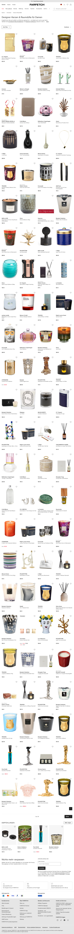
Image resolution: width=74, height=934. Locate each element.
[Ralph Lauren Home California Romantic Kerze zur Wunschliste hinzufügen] (34, 422)
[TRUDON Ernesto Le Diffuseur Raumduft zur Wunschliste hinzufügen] (70, 551)
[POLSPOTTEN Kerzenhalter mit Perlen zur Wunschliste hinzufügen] (34, 551)
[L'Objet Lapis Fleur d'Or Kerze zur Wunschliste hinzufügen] (70, 228)
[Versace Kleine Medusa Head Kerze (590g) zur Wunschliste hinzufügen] (34, 779)
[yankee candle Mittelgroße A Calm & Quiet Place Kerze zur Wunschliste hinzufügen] (16, 292)
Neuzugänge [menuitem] (9, 8)
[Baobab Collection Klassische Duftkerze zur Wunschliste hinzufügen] (16, 583)
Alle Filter (5, 27)
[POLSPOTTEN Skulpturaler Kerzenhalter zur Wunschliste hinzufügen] (34, 746)
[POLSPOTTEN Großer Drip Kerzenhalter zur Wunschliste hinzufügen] (52, 682)
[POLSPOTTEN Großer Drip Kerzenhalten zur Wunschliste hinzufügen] (70, 746)
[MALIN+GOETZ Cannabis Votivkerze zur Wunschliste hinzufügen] (52, 389)
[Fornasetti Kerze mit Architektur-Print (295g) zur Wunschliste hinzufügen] (52, 163)
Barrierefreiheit (21, 927)
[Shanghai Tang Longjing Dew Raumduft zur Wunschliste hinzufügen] (52, 649)
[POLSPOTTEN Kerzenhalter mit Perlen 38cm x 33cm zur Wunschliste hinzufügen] (16, 422)
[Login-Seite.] (64, 4)
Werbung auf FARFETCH (26, 916)
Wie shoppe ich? (7, 885)
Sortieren (66, 27)
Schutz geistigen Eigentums (34, 927)
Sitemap (22, 919)
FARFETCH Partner (24, 905)
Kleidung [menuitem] (21, 8)
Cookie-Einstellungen (54, 927)
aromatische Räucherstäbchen (15, 21)
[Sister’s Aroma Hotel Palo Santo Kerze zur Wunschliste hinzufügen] (34, 163)
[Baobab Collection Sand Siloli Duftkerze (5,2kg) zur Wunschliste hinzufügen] (52, 66)
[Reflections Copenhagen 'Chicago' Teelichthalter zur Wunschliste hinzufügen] (16, 454)
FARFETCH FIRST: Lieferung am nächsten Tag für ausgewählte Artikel (64, 905)
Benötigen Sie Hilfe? (57, 885)
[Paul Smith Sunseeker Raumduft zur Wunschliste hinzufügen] (16, 746)
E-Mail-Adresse (41, 861)
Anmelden (41, 868)
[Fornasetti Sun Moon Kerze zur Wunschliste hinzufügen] (52, 34)
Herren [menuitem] (9, 4)
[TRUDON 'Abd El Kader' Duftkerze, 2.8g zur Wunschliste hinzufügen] (70, 34)
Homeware (9, 12)
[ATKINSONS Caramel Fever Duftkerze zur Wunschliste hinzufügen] (16, 357)
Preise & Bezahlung (6, 914)
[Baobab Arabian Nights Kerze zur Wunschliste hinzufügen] (34, 357)
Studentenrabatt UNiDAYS (44, 908)
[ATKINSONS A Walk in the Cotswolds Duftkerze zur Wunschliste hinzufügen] (16, 519)
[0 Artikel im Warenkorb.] (70, 4)
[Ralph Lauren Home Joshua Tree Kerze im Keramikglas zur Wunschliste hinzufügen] (34, 519)
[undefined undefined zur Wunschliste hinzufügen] (14, 826)
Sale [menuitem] (3, 8)
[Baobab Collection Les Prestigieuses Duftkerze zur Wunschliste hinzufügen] (52, 714)
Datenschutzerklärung (60, 872)
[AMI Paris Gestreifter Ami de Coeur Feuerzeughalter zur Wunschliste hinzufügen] (70, 163)
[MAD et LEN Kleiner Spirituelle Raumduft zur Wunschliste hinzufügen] (52, 228)
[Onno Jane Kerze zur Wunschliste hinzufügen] (70, 325)
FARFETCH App (24, 910)
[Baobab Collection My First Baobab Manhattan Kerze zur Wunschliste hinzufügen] (34, 649)
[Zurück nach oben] (70, 808)
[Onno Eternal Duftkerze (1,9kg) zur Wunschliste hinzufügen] (34, 195)
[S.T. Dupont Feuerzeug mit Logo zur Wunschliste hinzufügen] (70, 389)
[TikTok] (61, 920)
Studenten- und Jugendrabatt (45, 915)
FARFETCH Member (43, 905)
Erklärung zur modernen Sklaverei (26, 914)
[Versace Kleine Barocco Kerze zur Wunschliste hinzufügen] (52, 454)
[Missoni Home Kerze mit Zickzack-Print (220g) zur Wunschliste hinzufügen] (16, 551)
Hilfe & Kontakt (5, 903)
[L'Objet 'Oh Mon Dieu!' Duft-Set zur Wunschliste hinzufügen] (52, 422)
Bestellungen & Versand (7, 908)
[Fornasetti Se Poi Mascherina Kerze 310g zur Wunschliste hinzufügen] (16, 325)
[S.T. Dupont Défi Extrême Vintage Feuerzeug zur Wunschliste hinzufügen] (34, 260)
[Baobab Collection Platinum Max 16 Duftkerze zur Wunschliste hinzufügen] (70, 195)
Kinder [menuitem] (14, 4)
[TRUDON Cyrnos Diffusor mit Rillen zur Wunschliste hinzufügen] (52, 292)
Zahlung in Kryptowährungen (9, 916)
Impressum (45, 927)
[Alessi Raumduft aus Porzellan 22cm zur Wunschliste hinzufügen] (70, 98)
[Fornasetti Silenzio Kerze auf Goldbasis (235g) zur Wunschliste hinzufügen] (52, 519)
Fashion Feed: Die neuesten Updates (62, 913)
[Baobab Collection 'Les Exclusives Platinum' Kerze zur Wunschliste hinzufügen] (34, 714)
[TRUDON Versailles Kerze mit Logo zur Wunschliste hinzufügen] (16, 714)
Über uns (22, 903)
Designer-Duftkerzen (31, 21)
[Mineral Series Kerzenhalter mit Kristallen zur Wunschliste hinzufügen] (52, 131)
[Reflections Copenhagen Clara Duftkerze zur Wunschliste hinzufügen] (34, 325)
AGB (15, 927)
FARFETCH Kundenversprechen (9, 921)
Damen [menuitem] (3, 4)
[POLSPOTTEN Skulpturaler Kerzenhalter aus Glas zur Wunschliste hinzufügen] (52, 357)
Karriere (21, 908)
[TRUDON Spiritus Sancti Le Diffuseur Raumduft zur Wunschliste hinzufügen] (34, 682)
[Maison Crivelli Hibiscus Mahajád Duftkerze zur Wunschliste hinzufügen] (34, 292)
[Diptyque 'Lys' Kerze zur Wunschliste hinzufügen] (34, 389)
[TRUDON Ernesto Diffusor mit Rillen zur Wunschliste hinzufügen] (70, 357)
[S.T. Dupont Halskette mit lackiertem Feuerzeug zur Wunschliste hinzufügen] (70, 131)
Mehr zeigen (68, 822)
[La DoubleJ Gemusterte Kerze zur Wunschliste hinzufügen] (70, 260)
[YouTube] (68, 920)
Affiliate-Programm (42, 903)
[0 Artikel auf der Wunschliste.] (67, 4)
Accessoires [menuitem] (39, 8)
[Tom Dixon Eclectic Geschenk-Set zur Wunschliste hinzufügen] (34, 616)
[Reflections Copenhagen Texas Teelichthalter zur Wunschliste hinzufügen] (52, 98)
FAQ (28, 885)
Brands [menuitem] (15, 8)
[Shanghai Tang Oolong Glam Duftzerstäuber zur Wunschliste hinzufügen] (70, 454)
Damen (3, 12)
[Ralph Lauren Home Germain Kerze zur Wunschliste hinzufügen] (70, 292)
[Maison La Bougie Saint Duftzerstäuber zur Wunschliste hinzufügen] (34, 66)
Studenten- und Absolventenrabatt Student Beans (44, 912)
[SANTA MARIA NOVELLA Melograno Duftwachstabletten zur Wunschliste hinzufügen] (16, 98)
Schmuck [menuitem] (46, 8)
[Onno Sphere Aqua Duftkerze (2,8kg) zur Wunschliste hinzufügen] (16, 260)
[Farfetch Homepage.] (37, 5)
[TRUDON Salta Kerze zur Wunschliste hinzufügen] (52, 583)
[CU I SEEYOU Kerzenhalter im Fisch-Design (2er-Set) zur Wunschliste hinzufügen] (34, 486)
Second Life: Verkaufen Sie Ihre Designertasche (63, 909)
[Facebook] (64, 920)
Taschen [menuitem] (32, 8)
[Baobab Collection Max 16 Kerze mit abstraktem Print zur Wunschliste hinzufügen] (16, 616)
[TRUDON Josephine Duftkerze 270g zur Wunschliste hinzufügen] (16, 649)
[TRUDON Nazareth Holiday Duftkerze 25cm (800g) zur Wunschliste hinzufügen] (16, 163)
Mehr (47, 21)
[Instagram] (57, 920)
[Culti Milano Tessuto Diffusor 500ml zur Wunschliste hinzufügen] (34, 454)
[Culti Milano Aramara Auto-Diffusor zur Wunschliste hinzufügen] (34, 98)
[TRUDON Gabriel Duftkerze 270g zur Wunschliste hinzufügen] (70, 779)
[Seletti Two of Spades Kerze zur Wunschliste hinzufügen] (34, 583)
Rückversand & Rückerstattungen (6, 911)
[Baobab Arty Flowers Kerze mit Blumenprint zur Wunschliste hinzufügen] (34, 34)
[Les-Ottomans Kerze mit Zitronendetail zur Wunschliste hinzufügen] (52, 616)
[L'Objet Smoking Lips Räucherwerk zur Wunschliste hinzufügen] (52, 551)
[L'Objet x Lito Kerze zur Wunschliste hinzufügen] (16, 131)
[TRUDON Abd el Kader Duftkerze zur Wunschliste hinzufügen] (70, 714)
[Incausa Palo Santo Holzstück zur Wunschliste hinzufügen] (16, 66)
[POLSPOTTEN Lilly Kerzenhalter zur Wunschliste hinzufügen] (34, 228)
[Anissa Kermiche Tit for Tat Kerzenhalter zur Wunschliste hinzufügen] (34, 131)
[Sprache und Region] (61, 4)
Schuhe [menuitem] (27, 8)
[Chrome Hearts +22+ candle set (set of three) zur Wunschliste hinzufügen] (52, 746)
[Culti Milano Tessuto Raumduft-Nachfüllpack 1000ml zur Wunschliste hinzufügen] (16, 486)
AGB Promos (5, 919)
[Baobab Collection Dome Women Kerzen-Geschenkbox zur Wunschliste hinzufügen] (16, 389)
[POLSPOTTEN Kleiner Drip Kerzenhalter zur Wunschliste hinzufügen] (52, 779)
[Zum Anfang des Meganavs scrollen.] (49, 8)
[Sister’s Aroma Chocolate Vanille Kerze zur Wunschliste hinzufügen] (16, 682)
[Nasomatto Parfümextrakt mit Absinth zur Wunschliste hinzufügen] (70, 486)
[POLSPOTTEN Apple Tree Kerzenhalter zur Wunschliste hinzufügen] (70, 616)
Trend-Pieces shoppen (38, 1)
